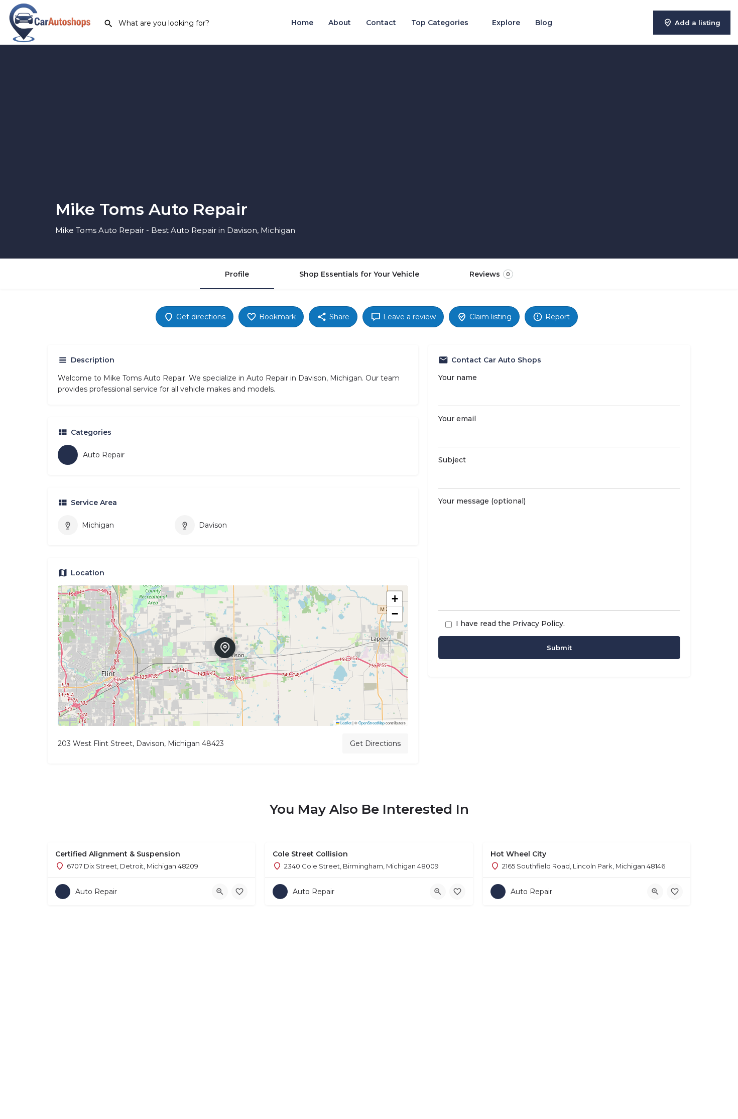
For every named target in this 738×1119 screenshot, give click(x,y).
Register (631, 22)
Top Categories (439, 22)
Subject (452, 459)
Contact (381, 22)
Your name (457, 377)
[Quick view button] (220, 892)
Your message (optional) (482, 501)
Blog (543, 22)
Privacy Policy (538, 623)
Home (302, 22)
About (339, 22)
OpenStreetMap (371, 722)
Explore (506, 22)
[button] (233, 656)
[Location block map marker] (224, 647)
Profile (237, 274)
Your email (457, 418)
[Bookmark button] (239, 892)
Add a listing (697, 23)
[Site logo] (52, 21)
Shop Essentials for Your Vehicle (359, 274)
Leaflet (345, 722)
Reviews (489, 274)
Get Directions (375, 743)
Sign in (592, 22)
